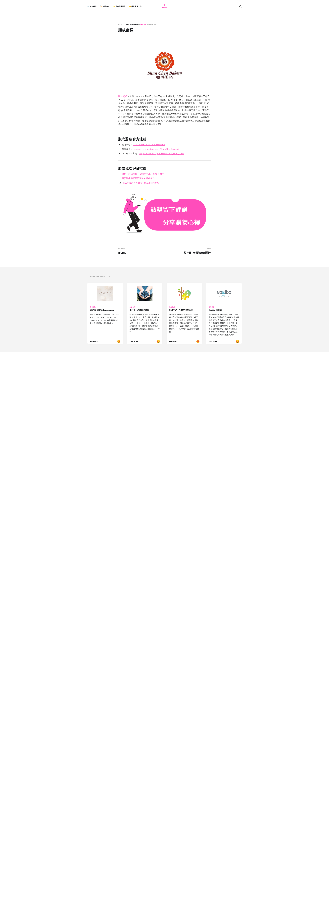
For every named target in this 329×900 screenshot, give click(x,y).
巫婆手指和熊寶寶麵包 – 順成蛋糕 (138, 178)
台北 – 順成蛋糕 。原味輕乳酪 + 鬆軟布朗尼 (143, 173)
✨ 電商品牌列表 (119, 6)
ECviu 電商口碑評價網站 (129, 24)
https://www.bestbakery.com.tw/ (149, 144)
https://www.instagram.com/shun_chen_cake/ (161, 153)
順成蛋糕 (122, 96)
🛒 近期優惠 (92, 6)
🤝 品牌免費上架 (135, 6)
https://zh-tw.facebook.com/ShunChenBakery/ (156, 148)
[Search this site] (240, 6)
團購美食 (143, 24)
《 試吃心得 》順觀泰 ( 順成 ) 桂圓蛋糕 (140, 182)
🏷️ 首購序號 (104, 6)
